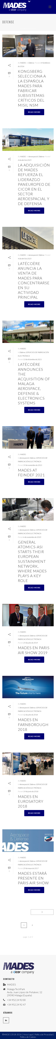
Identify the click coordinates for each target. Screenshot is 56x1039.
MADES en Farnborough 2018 (33, 724)
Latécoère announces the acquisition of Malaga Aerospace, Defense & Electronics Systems (34, 383)
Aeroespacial (33, 156)
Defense (32, 28)
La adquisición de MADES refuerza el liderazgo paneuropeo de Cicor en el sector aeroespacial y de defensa (34, 184)
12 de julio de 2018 (30, 715)
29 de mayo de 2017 (31, 868)
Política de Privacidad (44, 1034)
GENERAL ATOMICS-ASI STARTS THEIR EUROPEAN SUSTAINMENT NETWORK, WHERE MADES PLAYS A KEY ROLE (32, 561)
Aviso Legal (28, 1034)
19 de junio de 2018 (30, 791)
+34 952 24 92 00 (16, 1000)
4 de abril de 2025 (24, 160)
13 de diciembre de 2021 (32, 359)
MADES (23, 63)
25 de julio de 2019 (30, 643)
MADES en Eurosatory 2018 (30, 801)
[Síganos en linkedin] (6, 1020)
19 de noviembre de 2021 (32, 465)
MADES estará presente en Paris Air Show (33, 878)
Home (23, 28)
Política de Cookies (28, 1037)
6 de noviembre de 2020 (32, 537)
